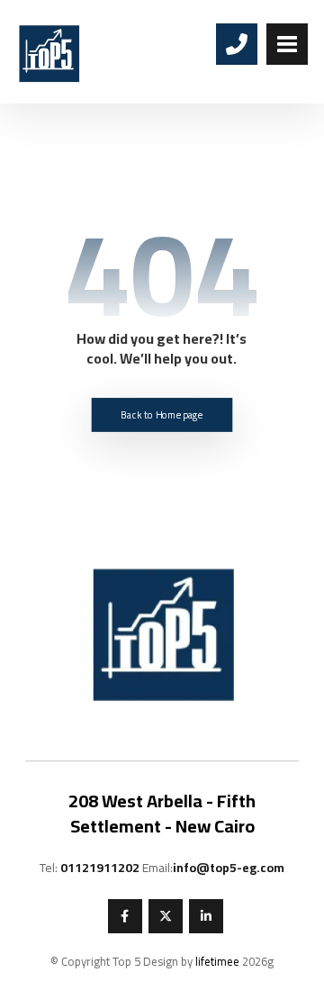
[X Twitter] (165, 916)
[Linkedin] (206, 916)
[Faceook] (125, 916)
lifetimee (217, 961)
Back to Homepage (162, 414)
